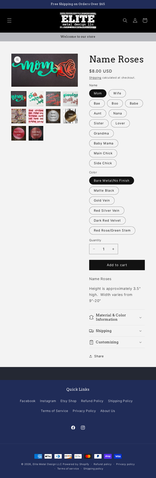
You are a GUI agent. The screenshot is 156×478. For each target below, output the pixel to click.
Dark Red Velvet (107, 220)
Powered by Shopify (76, 464)
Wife (117, 93)
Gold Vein (102, 200)
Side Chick (103, 163)
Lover (120, 123)
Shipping (95, 77)
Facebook (28, 401)
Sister (99, 123)
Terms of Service (54, 411)
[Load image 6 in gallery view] (35, 116)
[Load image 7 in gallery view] (53, 116)
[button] (9, 20)
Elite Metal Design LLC (47, 464)
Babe (134, 103)
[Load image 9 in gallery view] (18, 133)
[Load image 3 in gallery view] (53, 98)
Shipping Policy (120, 401)
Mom (98, 93)
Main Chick (103, 153)
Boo (115, 103)
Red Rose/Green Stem (112, 230)
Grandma (101, 133)
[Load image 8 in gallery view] (70, 116)
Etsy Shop (69, 401)
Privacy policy (125, 464)
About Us (107, 411)
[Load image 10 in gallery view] (35, 133)
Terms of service (68, 468)
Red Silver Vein (107, 210)
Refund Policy (92, 401)
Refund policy (103, 464)
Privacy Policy (84, 411)
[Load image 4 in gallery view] (70, 98)
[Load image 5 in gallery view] (18, 116)
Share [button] (99, 356)
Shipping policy (93, 468)
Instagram (48, 401)
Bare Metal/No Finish (111, 180)
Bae (97, 103)
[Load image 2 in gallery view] (35, 98)
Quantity (95, 240)
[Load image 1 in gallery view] (18, 98)
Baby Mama (104, 143)
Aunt (98, 113)
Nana (117, 113)
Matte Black (104, 190)
